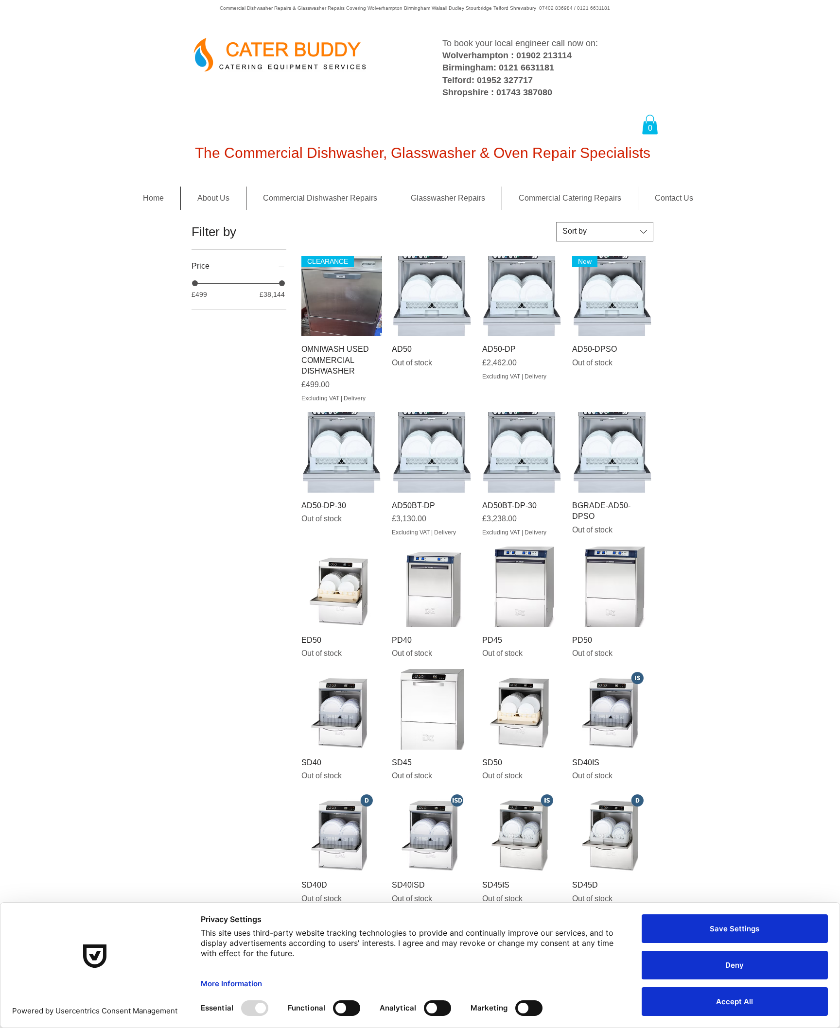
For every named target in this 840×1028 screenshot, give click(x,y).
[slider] (195, 283)
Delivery (355, 398)
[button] (650, 125)
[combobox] (604, 231)
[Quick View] (432, 296)
